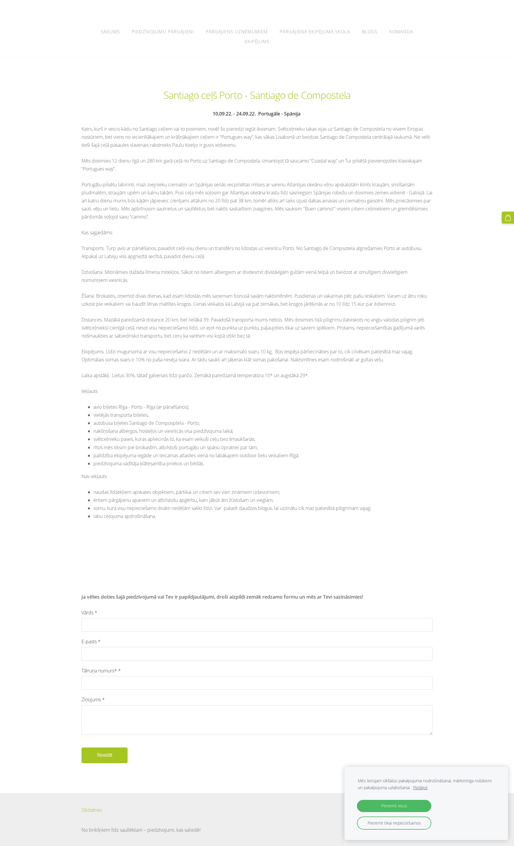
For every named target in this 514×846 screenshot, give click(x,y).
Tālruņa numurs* (101, 670)
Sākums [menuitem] (110, 32)
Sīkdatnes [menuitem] (92, 810)
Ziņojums (93, 699)
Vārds (89, 612)
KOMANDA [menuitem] (401, 32)
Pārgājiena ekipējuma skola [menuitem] (315, 32)
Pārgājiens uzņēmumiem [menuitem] (237, 32)
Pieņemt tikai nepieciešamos (394, 823)
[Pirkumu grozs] (508, 218)
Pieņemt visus (394, 805)
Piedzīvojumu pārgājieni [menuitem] (163, 32)
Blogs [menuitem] (369, 32)
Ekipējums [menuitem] (257, 41)
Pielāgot (420, 787)
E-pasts (91, 641)
